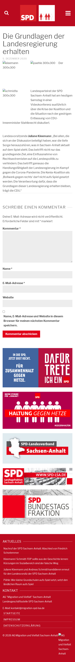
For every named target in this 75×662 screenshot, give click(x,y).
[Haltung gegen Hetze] (37, 410)
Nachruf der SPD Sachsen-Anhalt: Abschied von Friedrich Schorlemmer (35, 550)
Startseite (11, 613)
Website (8, 297)
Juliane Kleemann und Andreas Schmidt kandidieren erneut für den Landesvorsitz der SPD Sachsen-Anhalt (36, 571)
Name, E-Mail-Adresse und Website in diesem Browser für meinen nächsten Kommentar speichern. (33, 321)
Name (7, 268)
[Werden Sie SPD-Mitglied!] (37, 367)
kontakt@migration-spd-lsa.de (27, 608)
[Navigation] (68, 13)
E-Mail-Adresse (14, 283)
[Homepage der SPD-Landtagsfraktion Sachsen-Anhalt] (37, 476)
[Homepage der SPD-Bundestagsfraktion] (37, 506)
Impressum (11, 619)
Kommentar (12, 228)
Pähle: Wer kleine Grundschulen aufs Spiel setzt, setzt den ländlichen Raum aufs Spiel (35, 582)
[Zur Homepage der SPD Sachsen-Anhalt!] (37, 448)
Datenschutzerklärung (21, 625)
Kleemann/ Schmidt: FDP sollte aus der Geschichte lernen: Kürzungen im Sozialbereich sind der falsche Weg (35, 561)
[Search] (6, 13)
